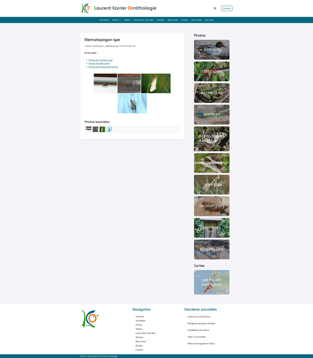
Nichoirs (161, 19)
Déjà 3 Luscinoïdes (197, 336)
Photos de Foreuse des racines (103, 66)
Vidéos (127, 19)
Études (184, 19)
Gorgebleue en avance (198, 330)
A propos (209, 19)
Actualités (104, 19)
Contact (227, 8)
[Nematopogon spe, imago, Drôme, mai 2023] (156, 83)
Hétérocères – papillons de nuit (106, 46)
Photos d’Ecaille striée (99, 63)
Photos (88, 46)
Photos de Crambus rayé (100, 60)
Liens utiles (196, 19)
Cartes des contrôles (144, 19)
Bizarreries (173, 19)
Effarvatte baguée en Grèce (201, 343)
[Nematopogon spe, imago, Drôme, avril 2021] (105, 83)
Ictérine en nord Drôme (199, 316)
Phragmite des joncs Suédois (201, 323)
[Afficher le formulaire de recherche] (215, 8)
